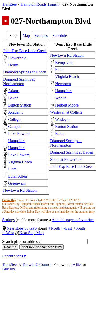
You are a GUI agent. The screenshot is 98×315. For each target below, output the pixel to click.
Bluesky (8, 269)
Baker (13, 98)
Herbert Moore (67, 105)
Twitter (76, 264)
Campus (14, 126)
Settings (8, 220)
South (79, 228)
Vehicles (41, 35)
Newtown (63, 84)
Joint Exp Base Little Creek (25, 51)
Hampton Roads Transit (39, 4)
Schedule (59, 35)
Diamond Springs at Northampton (19, 81)
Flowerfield (17, 58)
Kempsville (64, 62)
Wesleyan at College (66, 112)
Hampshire (16, 141)
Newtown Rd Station (20, 190)
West (8, 233)
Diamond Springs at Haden (24, 72)
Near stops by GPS (22, 228)
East (66, 228)
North (54, 228)
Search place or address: (21, 241)
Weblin (60, 98)
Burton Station (19, 105)
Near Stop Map (31, 233)
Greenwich (17, 183)
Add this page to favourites (73, 220)
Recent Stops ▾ (14, 256)
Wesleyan (62, 119)
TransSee (9, 4)
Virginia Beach (20, 162)
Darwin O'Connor (37, 264)
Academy (15, 112)
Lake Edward (19, 133)
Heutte (13, 65)
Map (26, 35)
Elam (12, 169)
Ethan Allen (17, 176)
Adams (13, 91)
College (14, 119)
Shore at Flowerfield (66, 159)
